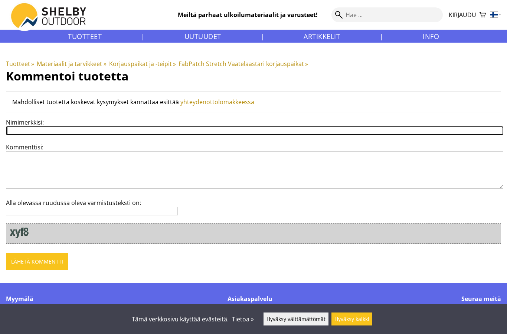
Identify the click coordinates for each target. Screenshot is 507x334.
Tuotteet (85, 36)
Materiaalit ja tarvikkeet (71, 64)
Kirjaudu (462, 15)
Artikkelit (322, 36)
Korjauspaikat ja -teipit (142, 64)
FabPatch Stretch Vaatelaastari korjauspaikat (243, 64)
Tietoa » (243, 319)
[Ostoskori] (482, 15)
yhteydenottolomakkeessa (217, 102)
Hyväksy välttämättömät (296, 319)
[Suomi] (495, 15)
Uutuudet (202, 36)
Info (431, 36)
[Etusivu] (53, 22)
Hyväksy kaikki (351, 319)
